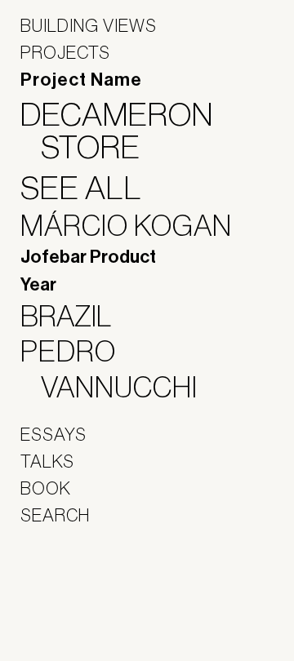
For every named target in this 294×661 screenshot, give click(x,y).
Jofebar (63, 584)
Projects (65, 52)
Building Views (88, 25)
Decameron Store (127, 130)
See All (91, 188)
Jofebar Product (88, 257)
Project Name (81, 80)
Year (38, 284)
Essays (53, 434)
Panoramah (65, 619)
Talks (47, 461)
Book (45, 488)
